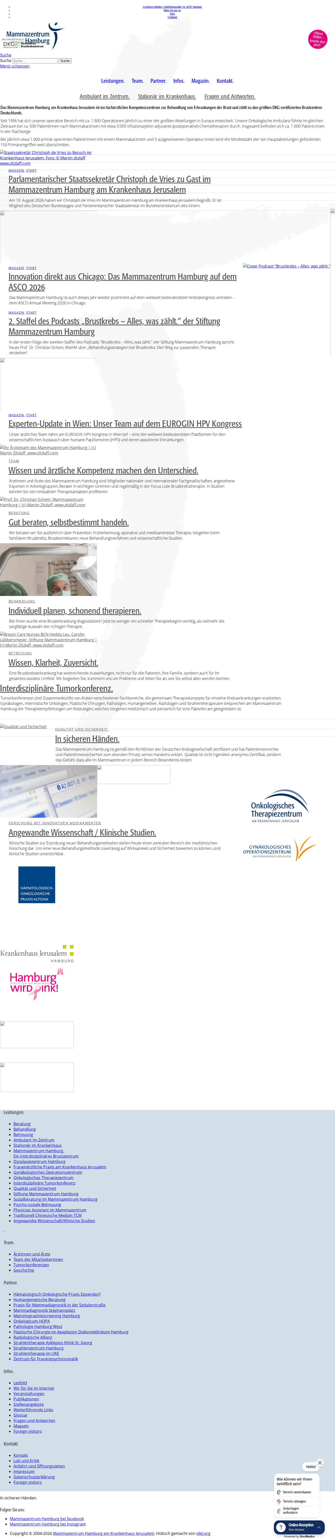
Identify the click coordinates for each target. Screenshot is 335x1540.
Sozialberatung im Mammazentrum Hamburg (55, 1199)
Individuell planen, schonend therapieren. (75, 610)
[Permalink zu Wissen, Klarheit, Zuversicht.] (48, 645)
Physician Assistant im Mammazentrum (49, 1210)
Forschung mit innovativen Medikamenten (55, 823)
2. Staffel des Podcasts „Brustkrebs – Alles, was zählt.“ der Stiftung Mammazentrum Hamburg (114, 326)
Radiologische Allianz (32, 1337)
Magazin (16, 170)
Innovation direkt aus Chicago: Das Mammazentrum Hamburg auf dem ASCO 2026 (123, 281)
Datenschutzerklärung (34, 1477)
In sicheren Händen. (87, 738)
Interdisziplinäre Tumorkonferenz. (56, 688)
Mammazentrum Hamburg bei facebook (47, 1518)
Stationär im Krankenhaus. (167, 96)
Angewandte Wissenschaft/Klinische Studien (54, 1220)
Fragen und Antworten (34, 1420)
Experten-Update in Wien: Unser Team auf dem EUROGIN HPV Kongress (125, 423)
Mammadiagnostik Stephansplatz (44, 1310)
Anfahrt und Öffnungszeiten (39, 1466)
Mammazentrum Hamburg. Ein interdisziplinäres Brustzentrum (46, 1153)
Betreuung (20, 653)
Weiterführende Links (33, 1409)
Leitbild (20, 1383)
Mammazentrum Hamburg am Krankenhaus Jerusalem (103, 1533)
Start (31, 170)
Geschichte (23, 1270)
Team (14, 461)
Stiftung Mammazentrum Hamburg (45, 1193)
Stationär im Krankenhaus (37, 1145)
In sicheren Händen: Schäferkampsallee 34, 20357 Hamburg (172, 7)
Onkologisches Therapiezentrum (43, 1177)
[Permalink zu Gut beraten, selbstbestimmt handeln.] (48, 505)
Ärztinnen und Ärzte (31, 1254)
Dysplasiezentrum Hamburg (39, 1161)
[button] (296, 1490)
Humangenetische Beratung (39, 1299)
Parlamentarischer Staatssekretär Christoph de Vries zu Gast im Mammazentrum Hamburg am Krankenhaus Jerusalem (110, 184)
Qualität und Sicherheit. (82, 729)
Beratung (19, 512)
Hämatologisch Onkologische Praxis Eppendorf (56, 1294)
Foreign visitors (27, 1431)
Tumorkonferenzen (31, 1265)
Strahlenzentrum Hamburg (38, 1348)
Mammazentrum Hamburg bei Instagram (48, 1524)
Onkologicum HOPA (31, 1321)
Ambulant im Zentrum (33, 1140)
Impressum (24, 1471)
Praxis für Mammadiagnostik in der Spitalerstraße (59, 1305)
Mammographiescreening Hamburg (46, 1315)
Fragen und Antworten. (230, 96)
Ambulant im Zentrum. (105, 96)
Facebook (172, 17)
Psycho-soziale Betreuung (37, 1204)
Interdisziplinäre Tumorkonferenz (44, 1183)
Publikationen (26, 1399)
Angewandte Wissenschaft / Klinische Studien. (82, 832)
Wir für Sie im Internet (33, 1388)
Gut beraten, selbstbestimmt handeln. (69, 522)
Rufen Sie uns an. (172, 10)
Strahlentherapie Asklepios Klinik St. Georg (52, 1342)
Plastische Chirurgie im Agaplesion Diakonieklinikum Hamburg (71, 1332)
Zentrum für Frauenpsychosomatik (45, 1359)
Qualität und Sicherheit (34, 1188)
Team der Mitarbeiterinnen (38, 1259)
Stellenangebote (28, 1404)
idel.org (203, 1533)
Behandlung (22, 601)
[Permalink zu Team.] (48, 453)
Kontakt (20, 1455)
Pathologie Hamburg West (37, 1326)
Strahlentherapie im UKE (36, 1353)
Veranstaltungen (28, 1393)
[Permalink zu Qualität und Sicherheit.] (23, 726)
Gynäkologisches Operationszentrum (47, 1172)
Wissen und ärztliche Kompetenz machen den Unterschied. (103, 470)
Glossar (20, 1415)
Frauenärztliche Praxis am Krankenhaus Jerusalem (59, 1167)
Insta (172, 13)
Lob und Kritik (26, 1460)
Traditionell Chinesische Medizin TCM (47, 1215)
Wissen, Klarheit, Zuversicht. (53, 662)
